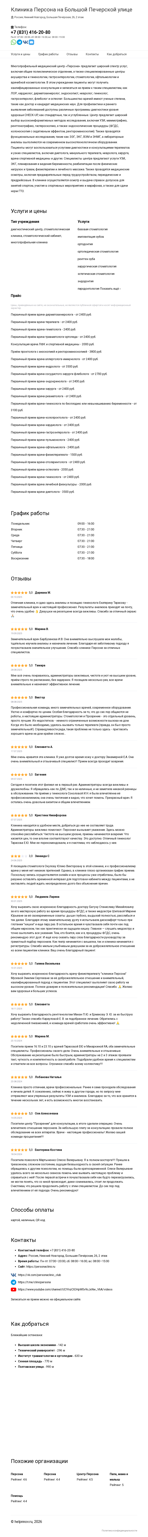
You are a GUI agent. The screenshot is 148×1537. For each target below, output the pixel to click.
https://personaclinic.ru (40, 1266)
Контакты (92, 54)
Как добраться (117, 54)
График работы (48, 54)
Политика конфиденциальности (119, 1530)
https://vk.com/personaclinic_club (39, 1275)
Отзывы (72, 54)
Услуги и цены (20, 54)
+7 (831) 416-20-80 (30, 32)
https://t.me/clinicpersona (34, 1282)
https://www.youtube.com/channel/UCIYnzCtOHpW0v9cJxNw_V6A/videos (65, 1289)
